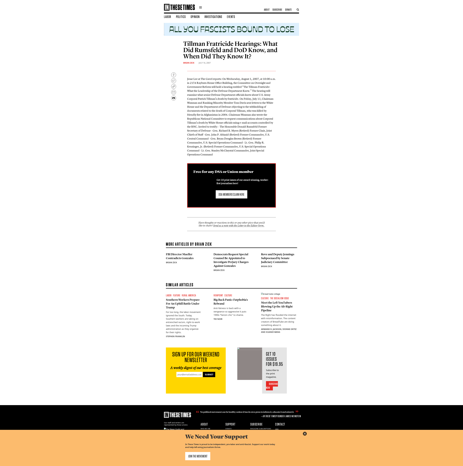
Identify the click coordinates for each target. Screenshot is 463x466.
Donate (288, 9)
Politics (181, 16)
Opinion (195, 16)
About (267, 9)
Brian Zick (188, 62)
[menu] (200, 7)
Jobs (277, 429)
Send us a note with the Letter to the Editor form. (238, 225)
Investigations (213, 16)
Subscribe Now (272, 385)
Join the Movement (197, 456)
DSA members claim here (231, 194)
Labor (167, 16)
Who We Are (205, 429)
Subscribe (277, 9)
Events (231, 16)
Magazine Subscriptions (260, 429)
